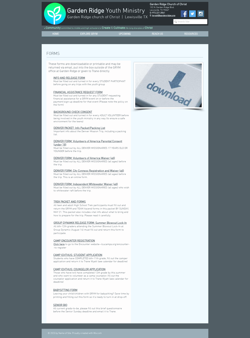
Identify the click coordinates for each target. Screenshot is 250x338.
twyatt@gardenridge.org (163, 15)
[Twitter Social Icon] (192, 13)
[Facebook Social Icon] (184, 13)
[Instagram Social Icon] (200, 13)
